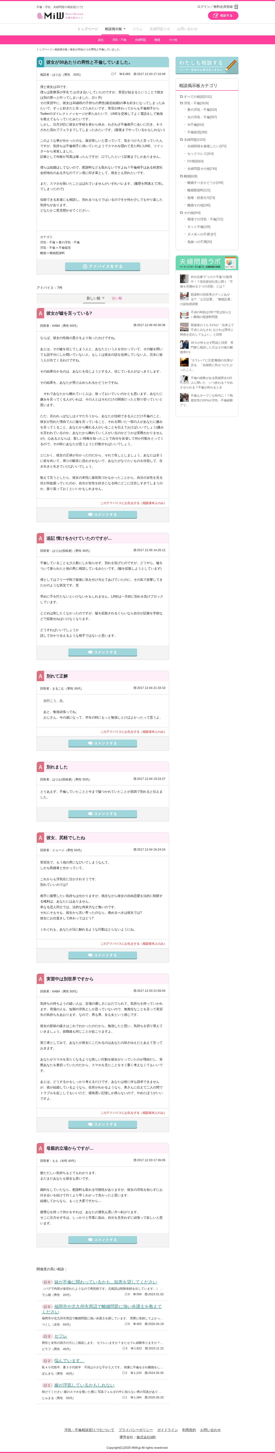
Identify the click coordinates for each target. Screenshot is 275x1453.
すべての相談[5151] (198, 96)
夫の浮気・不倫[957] (202, 117)
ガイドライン (167, 1430)
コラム (137, 29)
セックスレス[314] (200, 153)
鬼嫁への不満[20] (199, 242)
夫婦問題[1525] (194, 139)
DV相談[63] (195, 161)
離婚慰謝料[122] (198, 190)
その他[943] (192, 213)
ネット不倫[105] (198, 226)
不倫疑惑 (65, 247)
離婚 (157, 39)
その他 (173, 39)
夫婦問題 (140, 39)
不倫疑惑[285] (197, 132)
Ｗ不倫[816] (195, 124)
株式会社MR (146, 1437)
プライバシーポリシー (136, 1430)
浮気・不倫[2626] (196, 103)
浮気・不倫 (119, 39)
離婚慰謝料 (57, 253)
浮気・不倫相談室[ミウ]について (89, 1430)
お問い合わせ (187, 29)
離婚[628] (190, 176)
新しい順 (93, 298)
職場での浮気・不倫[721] (205, 219)
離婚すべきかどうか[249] (205, 182)
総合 (101, 39)
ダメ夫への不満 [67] (201, 234)
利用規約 (189, 1430)
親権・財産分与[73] (201, 197)
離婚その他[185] (198, 205)
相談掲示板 (61, 49)
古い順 (117, 298)
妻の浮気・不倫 (69, 242)
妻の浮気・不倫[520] (202, 109)
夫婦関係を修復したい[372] (206, 146)
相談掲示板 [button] (114, 29)
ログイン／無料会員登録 (215, 6)
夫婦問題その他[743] (202, 168)
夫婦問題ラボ (160, 29)
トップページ (87, 29)
